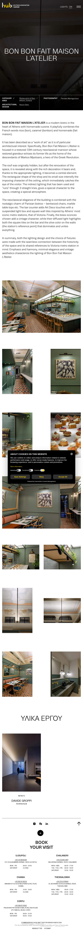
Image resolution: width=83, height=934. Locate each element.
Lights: (66, 7)
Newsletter (37, 928)
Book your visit (41, 845)
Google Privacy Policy (46, 925)
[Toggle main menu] (78, 6)
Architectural (21, 804)
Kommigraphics (28, 922)
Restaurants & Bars (27, 98)
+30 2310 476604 (62, 881)
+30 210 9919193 (21, 860)
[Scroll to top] (79, 823)
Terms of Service (60, 925)
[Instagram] (34, 824)
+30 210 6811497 (62, 860)
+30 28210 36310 (21, 881)
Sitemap (47, 928)
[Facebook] (40, 824)
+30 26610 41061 (21, 905)
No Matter (39, 922)
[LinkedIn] (47, 824)
